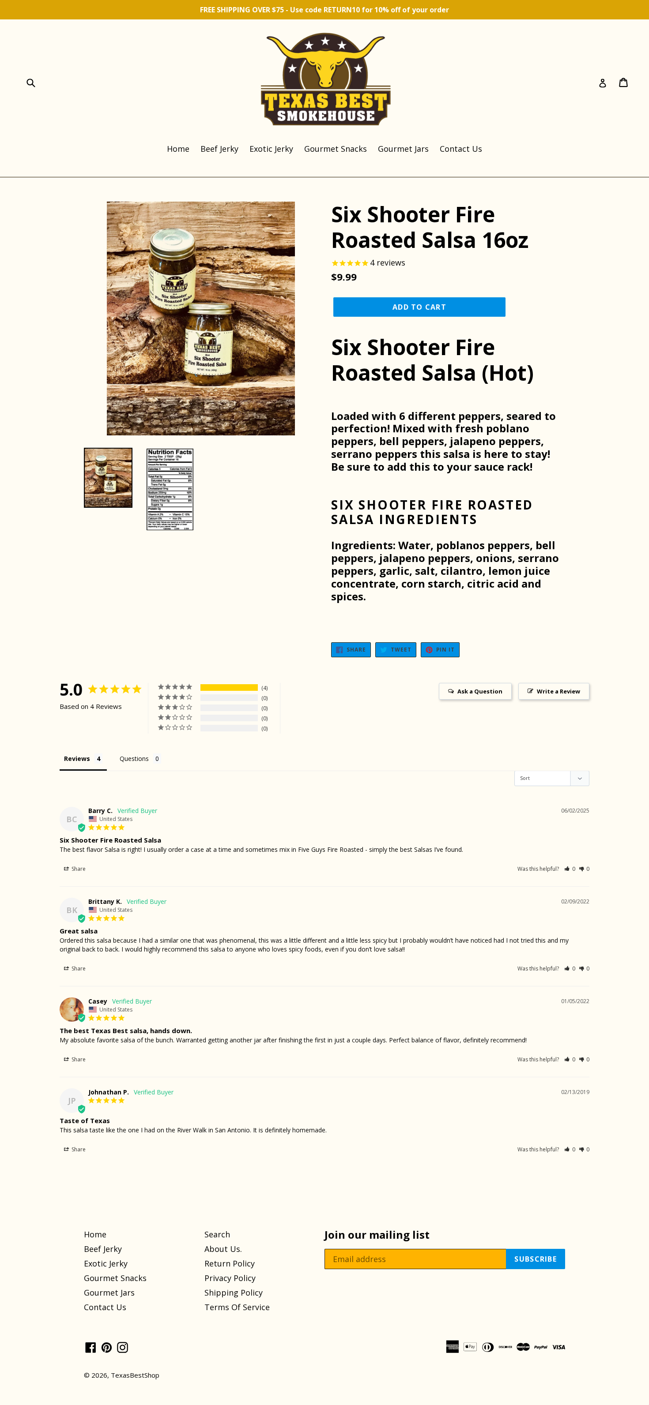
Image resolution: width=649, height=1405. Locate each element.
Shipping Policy (233, 1292)
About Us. (223, 1249)
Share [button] (78, 869)
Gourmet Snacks (335, 148)
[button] (570, 869)
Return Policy (229, 1263)
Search (217, 1234)
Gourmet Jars (403, 148)
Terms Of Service (237, 1307)
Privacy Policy (230, 1278)
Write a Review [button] (558, 691)
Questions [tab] (134, 758)
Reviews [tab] (77, 758)
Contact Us (461, 148)
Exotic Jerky (271, 148)
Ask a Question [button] (479, 691)
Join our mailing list (377, 1235)
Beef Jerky (219, 148)
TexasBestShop (135, 1375)
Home (178, 148)
